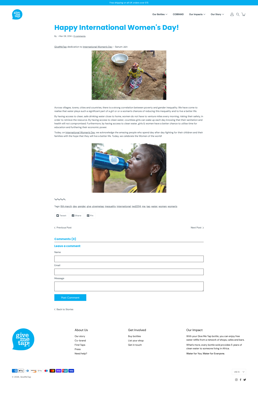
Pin (91, 215)
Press (78, 349)
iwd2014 (136, 206)
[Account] (232, 14)
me (143, 206)
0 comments (79, 36)
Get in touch (135, 344)
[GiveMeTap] (17, 14)
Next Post (196, 227)
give (89, 206)
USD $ (236, 372)
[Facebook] (240, 380)
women (163, 206)
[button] (237, 14)
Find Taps (80, 344)
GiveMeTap (60, 46)
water (154, 206)
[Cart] (243, 14)
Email (57, 265)
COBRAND (178, 14)
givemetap (98, 206)
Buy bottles (134, 336)
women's (172, 206)
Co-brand (80, 340)
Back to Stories (65, 309)
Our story (80, 336)
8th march (66, 206)
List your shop (136, 340)
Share (78, 215)
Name (57, 252)
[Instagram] (236, 380)
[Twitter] (244, 380)
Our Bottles (158, 14)
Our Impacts (196, 14)
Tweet (63, 215)
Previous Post (64, 227)
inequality (110, 206)
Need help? (81, 353)
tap (148, 206)
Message (59, 278)
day (75, 206)
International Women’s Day (97, 46)
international (124, 206)
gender (82, 206)
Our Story (216, 14)
